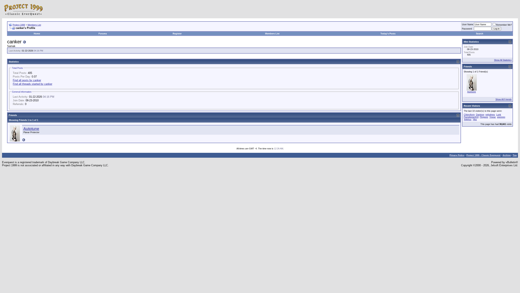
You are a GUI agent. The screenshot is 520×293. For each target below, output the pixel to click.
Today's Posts (387, 33)
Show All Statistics (503, 60)
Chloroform (469, 114)
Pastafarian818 (471, 117)
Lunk (498, 114)
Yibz (475, 119)
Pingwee (484, 117)
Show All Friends (503, 99)
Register (177, 33)
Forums (103, 33)
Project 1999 (19, 25)
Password (467, 28)
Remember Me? (504, 25)
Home (37, 33)
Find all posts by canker (27, 80)
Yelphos (467, 119)
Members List (34, 25)
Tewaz (492, 117)
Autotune (31, 129)
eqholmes (490, 114)
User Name (467, 24)
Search (479, 33)
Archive (507, 155)
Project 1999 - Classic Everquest (483, 155)
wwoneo (501, 117)
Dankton (480, 114)
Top (515, 155)
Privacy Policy (457, 155)
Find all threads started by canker (32, 83)
